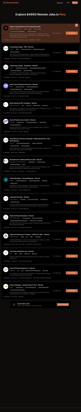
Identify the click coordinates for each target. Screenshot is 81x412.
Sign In (68, 2)
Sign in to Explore (63, 304)
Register (75, 2)
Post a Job (60, 2)
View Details (71, 33)
